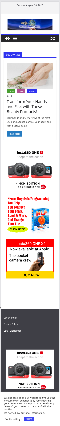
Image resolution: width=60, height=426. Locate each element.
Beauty (11, 91)
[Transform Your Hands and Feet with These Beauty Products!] (30, 76)
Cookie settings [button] (13, 419)
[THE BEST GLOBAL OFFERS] (7, 38)
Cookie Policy (10, 317)
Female (21, 91)
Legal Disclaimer (12, 330)
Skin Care (32, 91)
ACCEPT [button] (29, 419)
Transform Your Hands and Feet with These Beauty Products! (27, 106)
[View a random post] (52, 38)
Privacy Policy (11, 324)
